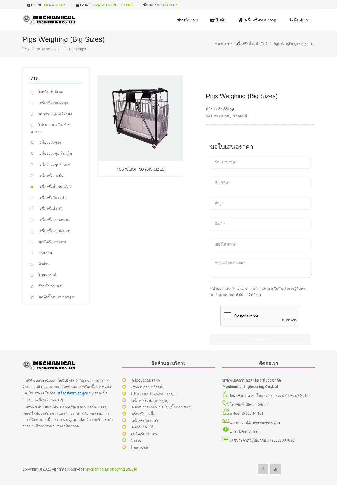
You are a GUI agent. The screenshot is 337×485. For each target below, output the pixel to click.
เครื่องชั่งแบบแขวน (54, 220)
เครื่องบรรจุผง (49, 142)
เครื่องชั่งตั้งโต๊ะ (50, 209)
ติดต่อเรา (302, 20)
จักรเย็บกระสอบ (51, 286)
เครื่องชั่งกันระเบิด (53, 198)
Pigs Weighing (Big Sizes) (294, 44)
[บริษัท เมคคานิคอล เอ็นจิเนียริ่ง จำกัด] (48, 20)
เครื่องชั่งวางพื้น (51, 175)
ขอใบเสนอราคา (260, 339)
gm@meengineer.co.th (112, 5)
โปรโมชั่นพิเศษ (50, 92)
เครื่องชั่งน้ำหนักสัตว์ (250, 44)
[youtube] (275, 469)
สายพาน (45, 253)
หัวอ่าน (44, 264)
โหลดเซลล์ (47, 275)
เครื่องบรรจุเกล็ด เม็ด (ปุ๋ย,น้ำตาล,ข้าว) (161, 407)
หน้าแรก (189, 20)
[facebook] (263, 469)
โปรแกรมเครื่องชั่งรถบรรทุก (152, 394)
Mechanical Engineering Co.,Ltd (111, 469)
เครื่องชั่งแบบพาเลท (54, 231)
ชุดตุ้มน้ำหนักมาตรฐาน (57, 297)
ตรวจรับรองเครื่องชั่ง (55, 114)
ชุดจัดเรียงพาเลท (52, 242)
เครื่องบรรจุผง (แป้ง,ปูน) (149, 400)
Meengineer (167, 5)
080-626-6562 (54, 5)
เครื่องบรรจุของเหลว (55, 164)
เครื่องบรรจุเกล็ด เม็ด (55, 153)
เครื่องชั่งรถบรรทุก (260, 20)
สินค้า (220, 20)
